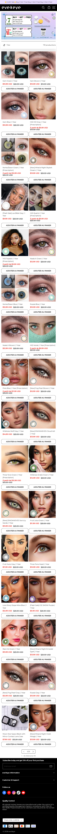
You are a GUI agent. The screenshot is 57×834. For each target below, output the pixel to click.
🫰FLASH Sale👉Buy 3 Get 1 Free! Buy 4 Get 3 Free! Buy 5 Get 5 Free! (28, 2)
